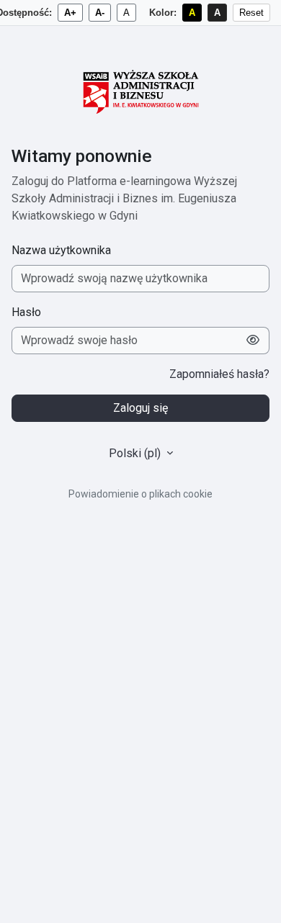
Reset (251, 12)
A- (99, 12)
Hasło (26, 312)
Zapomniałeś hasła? (219, 374)
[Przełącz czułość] (253, 340)
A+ (70, 12)
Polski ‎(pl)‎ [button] (136, 453)
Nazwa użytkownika (61, 250)
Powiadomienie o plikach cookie (140, 494)
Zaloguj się (140, 408)
